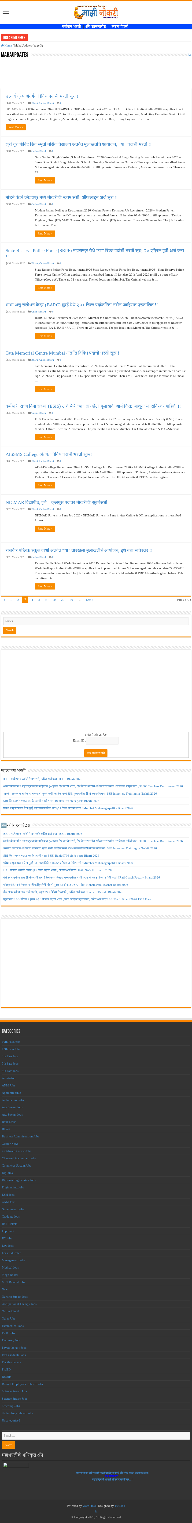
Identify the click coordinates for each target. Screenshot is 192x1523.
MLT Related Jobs (13, 1282)
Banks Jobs (9, 1122)
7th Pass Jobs (10, 1063)
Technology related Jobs (17, 1413)
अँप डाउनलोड (97, 26)
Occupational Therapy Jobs (19, 1304)
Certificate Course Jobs (16, 1151)
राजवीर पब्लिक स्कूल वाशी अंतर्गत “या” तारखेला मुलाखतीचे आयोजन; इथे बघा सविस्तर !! (79, 550)
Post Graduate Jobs (14, 1355)
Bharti (34, 103)
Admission (8, 1078)
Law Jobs (8, 1245)
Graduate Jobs (11, 1216)
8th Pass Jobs (10, 1071)
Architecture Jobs (13, 1100)
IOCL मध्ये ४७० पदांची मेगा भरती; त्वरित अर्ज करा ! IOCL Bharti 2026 (42, 779)
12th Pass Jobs (11, 1049)
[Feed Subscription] (189, 55)
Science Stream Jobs (14, 1391)
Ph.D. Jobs (8, 1333)
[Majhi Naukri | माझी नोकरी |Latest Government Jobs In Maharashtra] (96, 11)
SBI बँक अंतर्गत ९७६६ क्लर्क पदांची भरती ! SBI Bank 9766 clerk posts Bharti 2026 (51, 801)
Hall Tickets (9, 1224)
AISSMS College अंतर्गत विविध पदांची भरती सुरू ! (49, 454)
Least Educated (11, 1253)
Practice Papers (11, 1362)
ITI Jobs (7, 1238)
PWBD (6, 1369)
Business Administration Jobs (20, 1136)
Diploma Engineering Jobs (19, 1180)
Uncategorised (11, 1420)
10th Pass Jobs (11, 1041)
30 (71, 599)
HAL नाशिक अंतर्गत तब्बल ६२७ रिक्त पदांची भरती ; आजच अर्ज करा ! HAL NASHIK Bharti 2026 (57, 870)
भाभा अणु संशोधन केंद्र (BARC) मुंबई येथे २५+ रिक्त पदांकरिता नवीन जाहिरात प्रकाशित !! (82, 304)
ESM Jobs (8, 1194)
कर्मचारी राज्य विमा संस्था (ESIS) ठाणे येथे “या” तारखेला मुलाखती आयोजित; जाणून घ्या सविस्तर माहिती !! (93, 406)
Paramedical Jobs (13, 1326)
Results (6, 1377)
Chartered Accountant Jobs (19, 1158)
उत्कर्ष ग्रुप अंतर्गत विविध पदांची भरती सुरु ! (42, 96)
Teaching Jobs (11, 1406)
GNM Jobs (8, 1202)
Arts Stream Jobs (12, 1107)
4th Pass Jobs (10, 1056)
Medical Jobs (10, 1267)
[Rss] (96, 1511)
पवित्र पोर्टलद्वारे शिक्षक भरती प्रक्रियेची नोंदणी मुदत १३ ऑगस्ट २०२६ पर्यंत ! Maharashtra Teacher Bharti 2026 (65, 884)
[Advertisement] (96, 692)
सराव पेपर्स (121, 26)
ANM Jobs (8, 1085)
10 (54, 599)
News (5, 1289)
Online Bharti (46, 103)
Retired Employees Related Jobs (22, 1384)
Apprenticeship (11, 1092)
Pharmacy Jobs (11, 1340)
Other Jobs (8, 1318)
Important (8, 1231)
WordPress (89, 1505)
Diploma (7, 1173)
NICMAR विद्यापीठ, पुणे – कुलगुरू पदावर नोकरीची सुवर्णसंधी (56, 502)
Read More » (15, 127)
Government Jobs (13, 1209)
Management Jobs (13, 1260)
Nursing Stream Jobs (15, 1296)
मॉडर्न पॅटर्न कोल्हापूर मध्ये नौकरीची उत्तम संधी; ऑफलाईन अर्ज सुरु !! (62, 197)
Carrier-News (10, 1143)
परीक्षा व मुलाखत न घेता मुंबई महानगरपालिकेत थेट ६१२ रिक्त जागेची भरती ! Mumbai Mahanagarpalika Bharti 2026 (68, 808)
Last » (90, 599)
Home (8, 45)
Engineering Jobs (13, 1187)
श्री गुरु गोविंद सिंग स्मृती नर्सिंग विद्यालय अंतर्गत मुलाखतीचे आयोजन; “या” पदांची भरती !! (79, 144)
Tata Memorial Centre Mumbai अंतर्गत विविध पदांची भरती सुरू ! (62, 352)
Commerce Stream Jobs (16, 1165)
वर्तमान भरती (72, 26)
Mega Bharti (10, 1275)
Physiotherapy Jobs (14, 1347)
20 (62, 599)
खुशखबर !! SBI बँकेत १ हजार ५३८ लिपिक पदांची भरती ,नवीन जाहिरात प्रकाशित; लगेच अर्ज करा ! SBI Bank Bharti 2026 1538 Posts (77, 899)
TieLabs (119, 1505)
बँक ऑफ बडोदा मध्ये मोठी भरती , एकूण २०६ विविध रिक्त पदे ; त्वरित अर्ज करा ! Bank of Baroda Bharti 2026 (63, 892)
